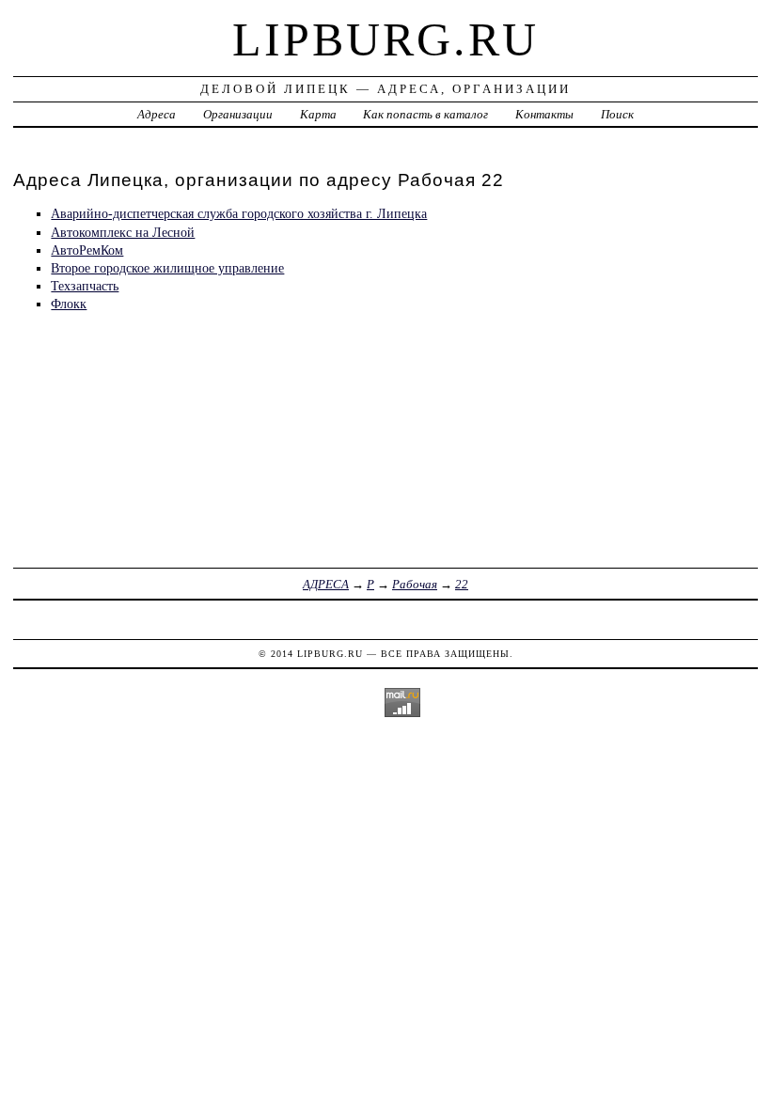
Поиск (617, 114)
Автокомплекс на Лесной (123, 232)
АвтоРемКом (87, 250)
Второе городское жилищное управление (167, 267)
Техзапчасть (84, 285)
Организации (238, 114)
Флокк (69, 303)
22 (461, 584)
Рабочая (414, 584)
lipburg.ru (385, 39)
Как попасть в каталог (425, 114)
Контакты (544, 114)
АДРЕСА (326, 584)
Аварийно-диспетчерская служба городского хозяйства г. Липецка (239, 213)
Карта (318, 114)
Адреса (156, 114)
